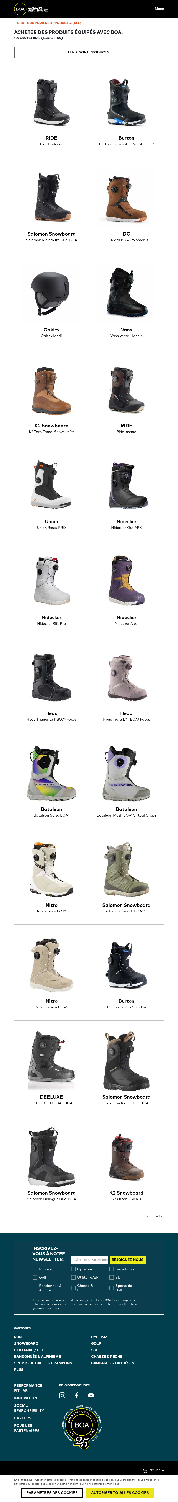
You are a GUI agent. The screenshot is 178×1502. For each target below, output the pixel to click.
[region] (89, 1488)
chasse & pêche (106, 1356)
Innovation (25, 1398)
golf (96, 1343)
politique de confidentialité (98, 1304)
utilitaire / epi (28, 1350)
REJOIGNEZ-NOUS (127, 1260)
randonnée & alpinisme (37, 1356)
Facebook (76, 1395)
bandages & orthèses (112, 1363)
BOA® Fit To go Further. (40, 8)
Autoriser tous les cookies (120, 1493)
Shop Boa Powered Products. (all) (49, 23)
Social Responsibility (25, 1408)
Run (18, 1337)
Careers (22, 1418)
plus (19, 1370)
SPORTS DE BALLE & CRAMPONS (43, 1363)
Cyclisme (100, 1337)
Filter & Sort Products (85, 52)
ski (94, 1350)
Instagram (62, 1395)
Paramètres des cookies (52, 1493)
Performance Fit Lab (25, 1388)
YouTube (91, 1395)
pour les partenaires (25, 1428)
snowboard (26, 1343)
